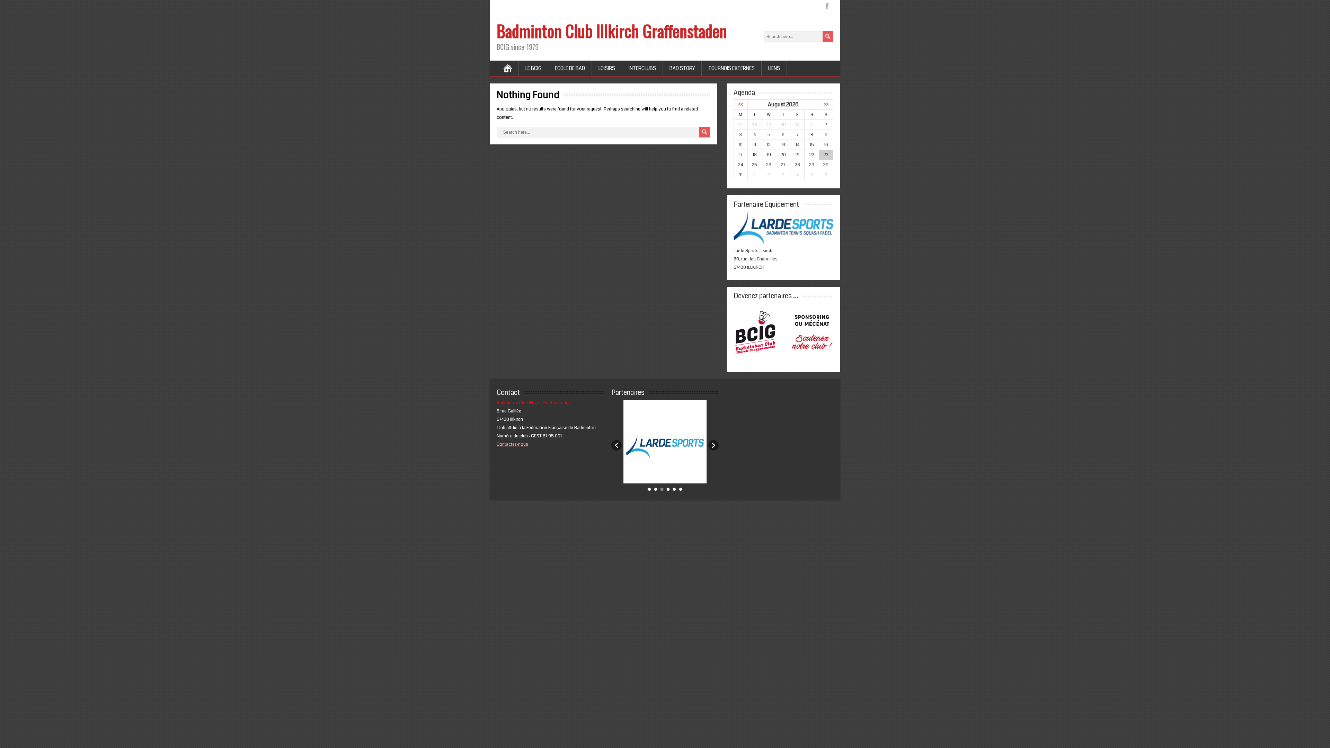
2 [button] (656, 489)
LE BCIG (533, 68)
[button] (616, 445)
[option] (665, 441)
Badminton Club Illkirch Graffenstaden (612, 30)
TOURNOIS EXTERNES (731, 68)
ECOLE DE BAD (570, 68)
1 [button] (649, 489)
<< (740, 104)
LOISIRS (606, 68)
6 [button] (681, 489)
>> (826, 104)
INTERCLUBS (642, 68)
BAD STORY (682, 68)
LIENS (774, 68)
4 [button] (668, 489)
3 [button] (662, 489)
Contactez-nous (512, 444)
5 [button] (674, 489)
